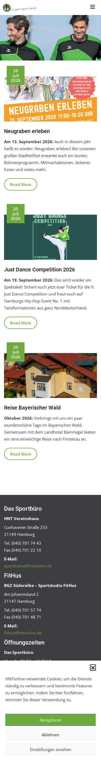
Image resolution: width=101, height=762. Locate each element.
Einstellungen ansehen (50, 749)
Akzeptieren (50, 720)
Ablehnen (50, 734)
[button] (93, 667)
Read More (20, 184)
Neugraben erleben (27, 131)
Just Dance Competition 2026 (39, 269)
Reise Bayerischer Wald (32, 407)
